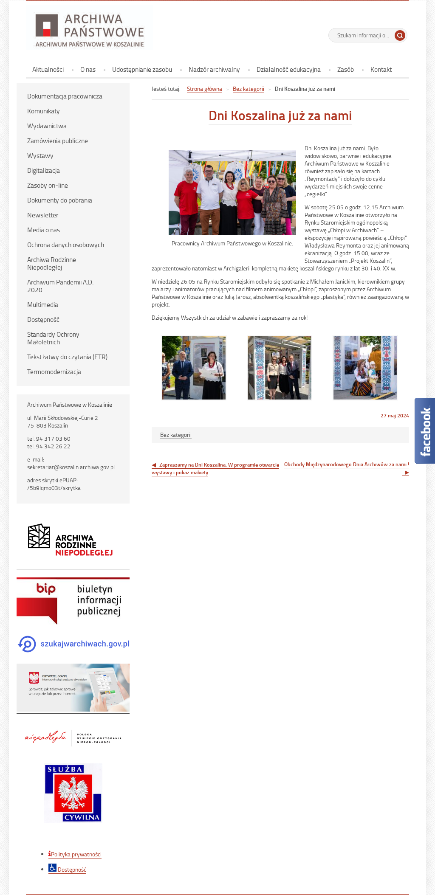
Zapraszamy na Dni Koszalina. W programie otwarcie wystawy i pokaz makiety (215, 468)
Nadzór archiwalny (214, 69)
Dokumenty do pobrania (59, 200)
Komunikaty (43, 110)
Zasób (345, 69)
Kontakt (381, 69)
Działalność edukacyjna (289, 69)
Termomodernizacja (54, 371)
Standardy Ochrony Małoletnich (53, 337)
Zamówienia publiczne (57, 140)
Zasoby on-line (47, 185)
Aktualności (48, 69)
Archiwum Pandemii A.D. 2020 (60, 285)
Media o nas (43, 229)
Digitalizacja (43, 170)
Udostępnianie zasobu (142, 69)
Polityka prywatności (76, 854)
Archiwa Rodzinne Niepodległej (51, 263)
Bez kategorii (248, 88)
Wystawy (40, 155)
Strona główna (204, 88)
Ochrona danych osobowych (65, 244)
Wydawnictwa (47, 125)
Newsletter (42, 215)
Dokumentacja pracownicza (64, 96)
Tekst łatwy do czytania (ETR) (67, 356)
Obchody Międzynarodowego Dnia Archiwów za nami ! (346, 464)
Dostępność (43, 319)
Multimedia (42, 304)
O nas (88, 69)
